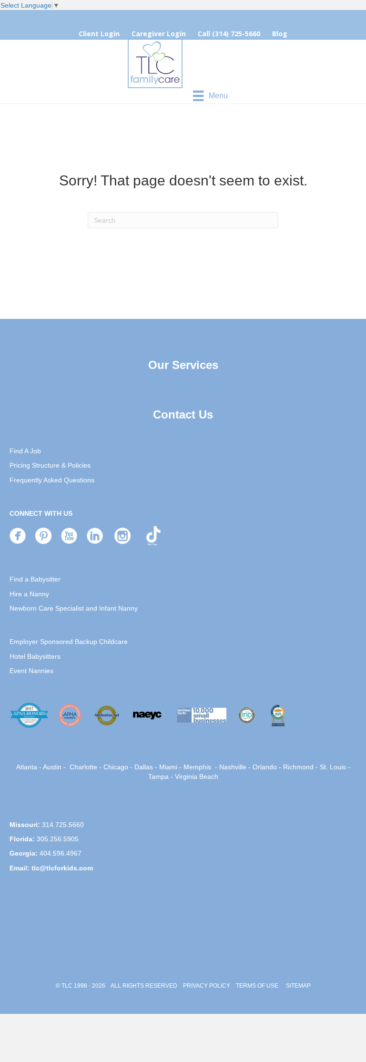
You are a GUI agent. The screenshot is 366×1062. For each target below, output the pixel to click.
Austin (52, 767)
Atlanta (26, 767)
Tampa (158, 776)
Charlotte (83, 767)
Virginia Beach (196, 776)
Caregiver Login (159, 33)
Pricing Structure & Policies (50, 465)
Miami (168, 767)
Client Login (99, 33)
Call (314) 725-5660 (229, 33)
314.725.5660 (63, 824)
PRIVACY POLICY (206, 985)
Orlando (265, 767)
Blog (279, 33)
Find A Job (25, 451)
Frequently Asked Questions (52, 480)
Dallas (143, 767)
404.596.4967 (60, 853)
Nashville (232, 767)
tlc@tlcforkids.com (62, 868)
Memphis (197, 767)
